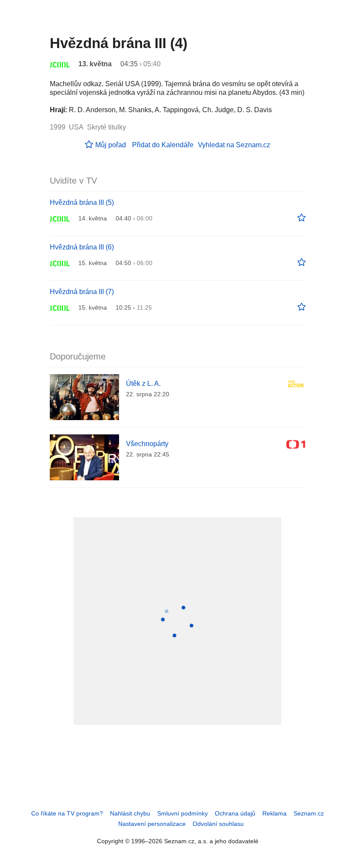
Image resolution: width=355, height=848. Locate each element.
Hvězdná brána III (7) (82, 291)
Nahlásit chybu (130, 813)
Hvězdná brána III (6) (82, 247)
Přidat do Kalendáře (163, 145)
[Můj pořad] (301, 218)
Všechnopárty (147, 443)
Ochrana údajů (235, 813)
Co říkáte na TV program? (67, 813)
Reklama (274, 813)
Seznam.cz (309, 813)
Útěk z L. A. (143, 383)
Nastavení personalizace (152, 823)
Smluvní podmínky (182, 813)
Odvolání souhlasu (218, 823)
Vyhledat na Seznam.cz (234, 145)
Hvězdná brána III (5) (82, 202)
